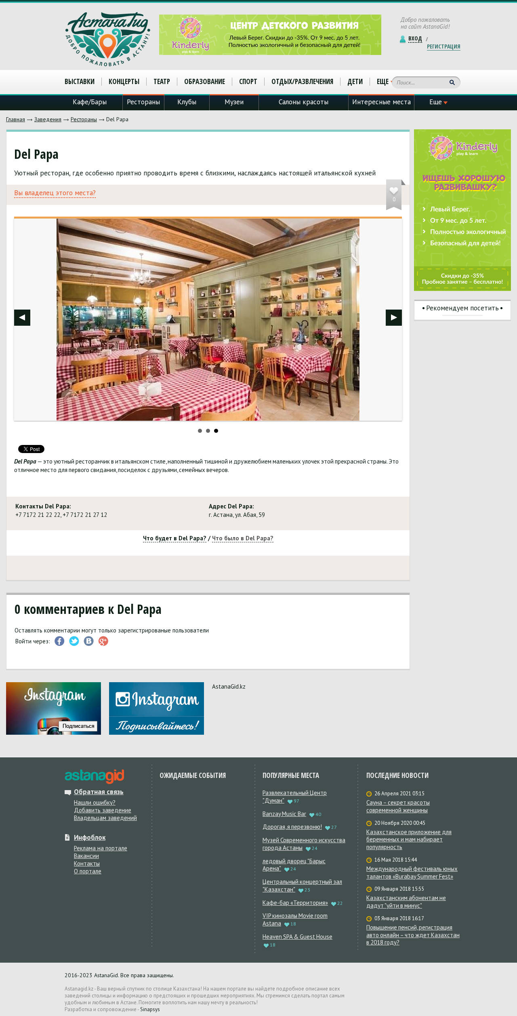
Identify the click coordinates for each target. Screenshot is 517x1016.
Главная (15, 119)
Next (394, 318)
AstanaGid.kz (229, 686)
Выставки (80, 81)
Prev (22, 318)
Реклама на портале (100, 848)
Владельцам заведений (105, 818)
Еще (383, 82)
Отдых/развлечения (302, 81)
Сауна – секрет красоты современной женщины (398, 806)
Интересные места (381, 101)
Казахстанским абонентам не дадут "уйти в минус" (406, 901)
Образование (204, 81)
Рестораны (84, 119)
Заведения (47, 119)
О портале (87, 871)
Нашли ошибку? (95, 802)
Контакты (87, 863)
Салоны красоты (303, 101)
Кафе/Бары (90, 101)
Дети (355, 81)
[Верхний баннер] (270, 35)
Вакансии (86, 856)
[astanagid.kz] (94, 776)
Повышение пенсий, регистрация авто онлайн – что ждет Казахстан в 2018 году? (413, 935)
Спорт (248, 81)
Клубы (186, 101)
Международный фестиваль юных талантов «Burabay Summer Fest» (412, 872)
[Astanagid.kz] (107, 39)
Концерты (124, 81)
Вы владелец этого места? (55, 193)
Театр (161, 81)
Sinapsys (150, 1009)
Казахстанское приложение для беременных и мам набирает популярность (409, 839)
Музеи (234, 101)
